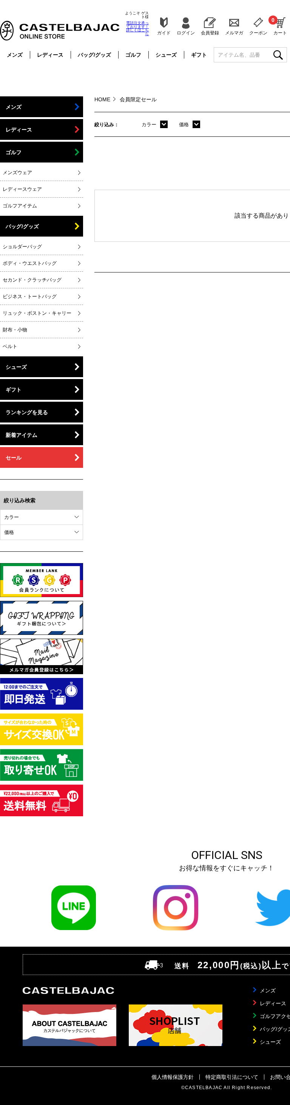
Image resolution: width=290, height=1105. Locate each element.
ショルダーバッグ (22, 246)
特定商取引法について (231, 1077)
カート (280, 26)
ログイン (186, 32)
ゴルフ (133, 55)
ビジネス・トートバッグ (30, 296)
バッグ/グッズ (94, 55)
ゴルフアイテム (20, 206)
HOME (102, 99)
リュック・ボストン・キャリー (37, 313)
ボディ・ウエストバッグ (30, 263)
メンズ (15, 55)
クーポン (258, 32)
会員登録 (210, 32)
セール (14, 458)
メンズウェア (17, 172)
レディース (50, 55)
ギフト (199, 55)
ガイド (164, 32)
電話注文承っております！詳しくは (137, 28)
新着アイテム (21, 435)
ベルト (10, 346)
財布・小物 (15, 330)
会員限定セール (138, 99)
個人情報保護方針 (172, 1077)
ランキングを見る (27, 412)
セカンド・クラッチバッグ (32, 280)
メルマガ (234, 32)
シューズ (166, 55)
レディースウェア (22, 189)
